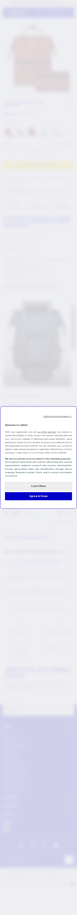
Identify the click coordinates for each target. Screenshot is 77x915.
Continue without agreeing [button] (57, 416)
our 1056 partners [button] (47, 432)
